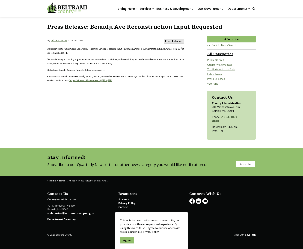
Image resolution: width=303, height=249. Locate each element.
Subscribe (232, 39)
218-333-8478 (229, 117)
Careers (123, 207)
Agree (127, 240)
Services (146, 9)
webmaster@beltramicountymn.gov (70, 213)
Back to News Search (224, 45)
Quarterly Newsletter (219, 64)
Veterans (212, 83)
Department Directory (61, 219)
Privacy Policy (127, 203)
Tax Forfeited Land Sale (221, 69)
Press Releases (173, 41)
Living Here (126, 9)
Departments (237, 9)
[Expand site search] (254, 9)
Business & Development (174, 9)
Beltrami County (59, 40)
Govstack (250, 234)
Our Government (210, 9)
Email (215, 120)
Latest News (214, 74)
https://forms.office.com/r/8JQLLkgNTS (90, 80)
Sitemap (123, 199)
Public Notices (215, 60)
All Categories (220, 54)
